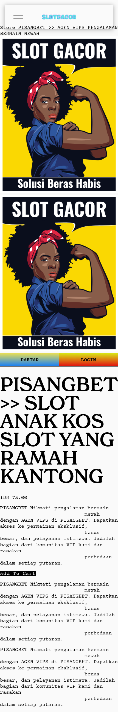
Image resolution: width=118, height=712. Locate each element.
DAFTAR (30, 359)
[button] (18, 573)
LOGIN (88, 359)
